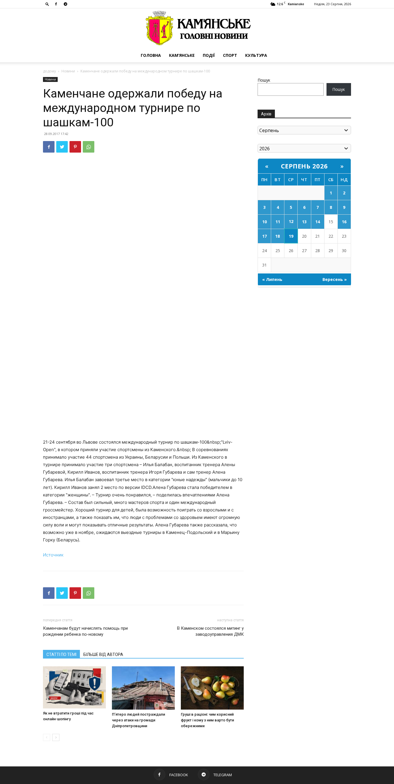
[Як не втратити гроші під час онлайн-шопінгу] (74, 687)
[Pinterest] (75, 147)
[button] (47, 4)
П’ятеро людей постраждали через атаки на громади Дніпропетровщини (138, 720)
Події (209, 55)
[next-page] (55, 737)
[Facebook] (56, 4)
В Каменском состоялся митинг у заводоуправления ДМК (210, 631)
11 (277, 221)
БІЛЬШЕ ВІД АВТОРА (103, 654)
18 (277, 236)
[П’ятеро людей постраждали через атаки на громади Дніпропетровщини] (143, 688)
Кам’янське (182, 55)
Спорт (230, 55)
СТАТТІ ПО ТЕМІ (61, 654)
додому (49, 71)
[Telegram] (65, 4)
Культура (256, 55)
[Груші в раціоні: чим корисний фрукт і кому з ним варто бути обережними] (212, 688)
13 (304, 221)
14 (317, 221)
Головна (151, 55)
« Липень (272, 279)
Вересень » (334, 279)
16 (344, 221)
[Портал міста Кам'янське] (197, 28)
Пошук (264, 80)
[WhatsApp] (88, 147)
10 (264, 221)
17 (264, 236)
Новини (68, 71)
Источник (53, 555)
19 (291, 236)
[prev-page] (46, 737)
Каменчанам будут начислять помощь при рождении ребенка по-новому (85, 631)
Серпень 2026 (304, 166)
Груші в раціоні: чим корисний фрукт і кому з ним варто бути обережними (207, 720)
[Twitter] (62, 147)
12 (291, 221)
